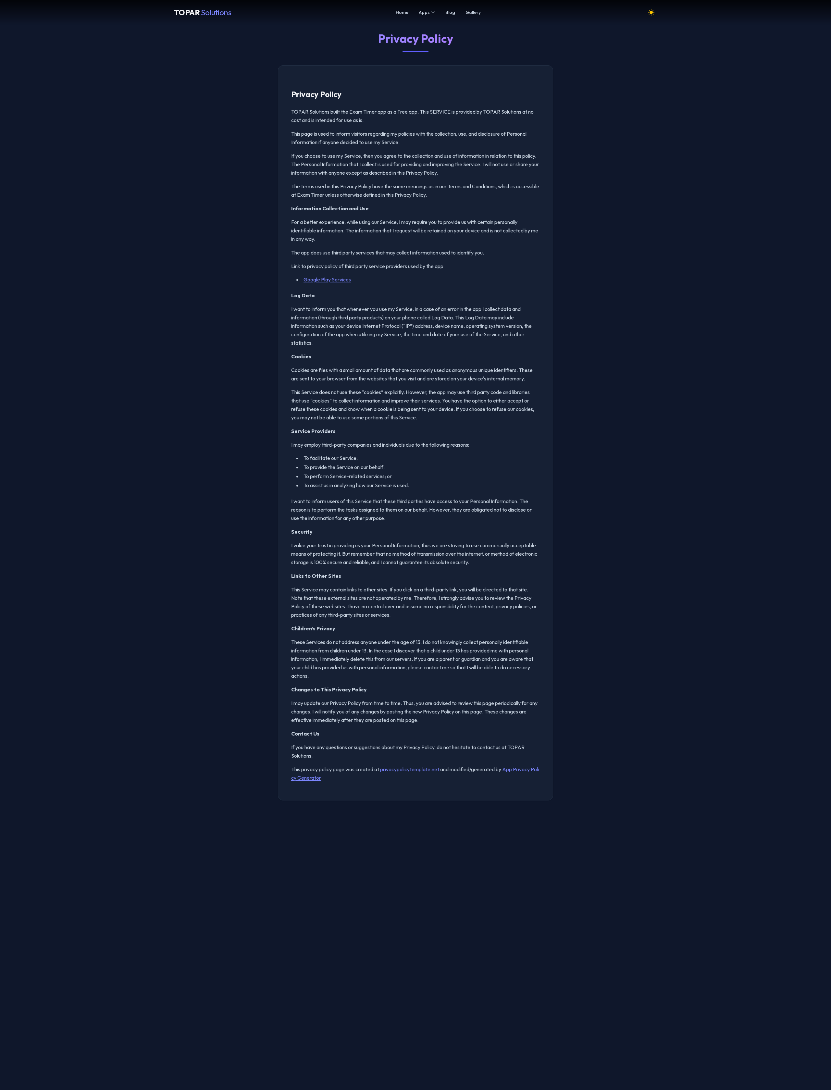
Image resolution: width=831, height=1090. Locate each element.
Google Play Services (327, 279)
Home (402, 12)
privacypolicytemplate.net (409, 769)
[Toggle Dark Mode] (651, 12)
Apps (424, 12)
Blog (450, 12)
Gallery (473, 12)
